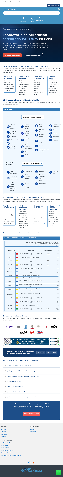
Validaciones (33, 431)
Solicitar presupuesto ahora (31, 413)
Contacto (3, 436)
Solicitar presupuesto (13, 55)
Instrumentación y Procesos (31, 20)
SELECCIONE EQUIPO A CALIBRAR (31, 117)
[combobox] (29, 13)
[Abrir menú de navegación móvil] (5, 9)
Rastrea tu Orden (9, 2)
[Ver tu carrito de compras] (59, 9)
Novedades (4, 434)
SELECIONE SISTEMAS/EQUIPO (31, 163)
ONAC (48, 260)
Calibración (32, 429)
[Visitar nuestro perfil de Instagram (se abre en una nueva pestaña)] (34, 462)
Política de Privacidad (6, 453)
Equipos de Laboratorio (23, 20)
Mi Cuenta (20, 2)
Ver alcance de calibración (33, 55)
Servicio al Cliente (5, 442)
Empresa (3, 429)
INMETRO (48, 309)
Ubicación (3, 431)
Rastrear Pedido (5, 447)
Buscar (57, 13)
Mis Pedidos (4, 445)
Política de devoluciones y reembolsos (11, 455)
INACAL (48, 254)
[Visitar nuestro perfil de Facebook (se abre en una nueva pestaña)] (29, 462)
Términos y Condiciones (7, 450)
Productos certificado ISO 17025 (39, 20)
